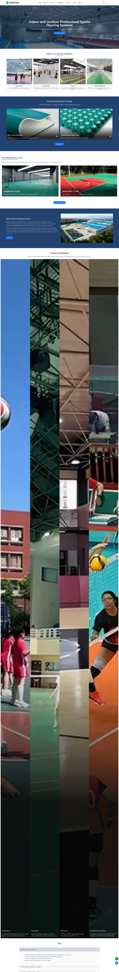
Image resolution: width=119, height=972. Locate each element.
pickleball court (71, 191)
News (74, 2)
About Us (45, 2)
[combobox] (108, 3)
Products (52, 2)
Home (39, 2)
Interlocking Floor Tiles (70, 135)
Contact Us (80, 2)
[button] (1, 27)
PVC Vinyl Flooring (15, 135)
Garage (73, 86)
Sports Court (19, 86)
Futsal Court (10, 191)
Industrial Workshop (99, 86)
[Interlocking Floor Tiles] (110, 136)
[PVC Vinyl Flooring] (57, 136)
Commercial (46, 86)
